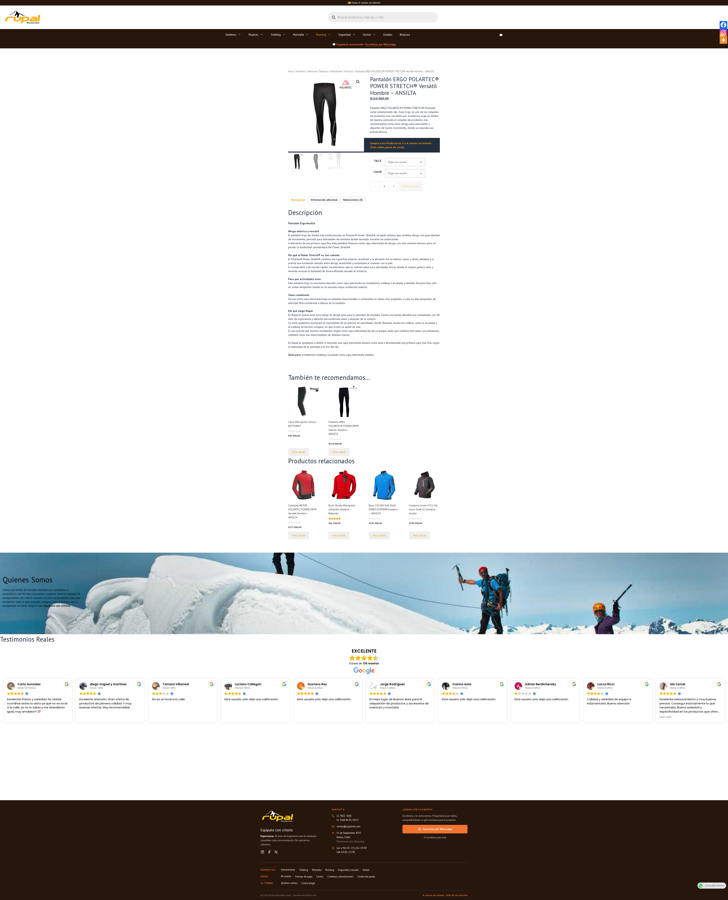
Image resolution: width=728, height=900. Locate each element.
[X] (276, 852)
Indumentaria (288, 869)
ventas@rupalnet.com (348, 826)
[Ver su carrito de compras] (501, 34)
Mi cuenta (286, 876)
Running (321, 34)
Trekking (276, 34)
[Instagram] (723, 32)
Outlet (367, 34)
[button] (358, 81)
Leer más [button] (665, 717)
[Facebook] (723, 25)
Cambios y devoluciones (340, 876)
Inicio (291, 71)
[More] (723, 40)
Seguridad (344, 34)
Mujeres (253, 34)
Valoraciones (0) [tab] (353, 199)
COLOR (377, 172)
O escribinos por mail (435, 837)
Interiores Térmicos (318, 71)
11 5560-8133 (344, 820)
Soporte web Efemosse (304, 895)
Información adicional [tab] (324, 199)
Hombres (231, 34)
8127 (356, 820)
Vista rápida (298, 452)
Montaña (298, 34)
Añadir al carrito (411, 186)
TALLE (377, 160)
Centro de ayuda (366, 876)
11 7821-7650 (344, 815)
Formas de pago (303, 876)
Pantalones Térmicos (341, 71)
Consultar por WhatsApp (437, 829)
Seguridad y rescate (348, 870)
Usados (387, 34)
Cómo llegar (308, 883)
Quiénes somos (289, 883)
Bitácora (405, 34)
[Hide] (726, 47)
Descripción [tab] (298, 199)
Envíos (319, 876)
